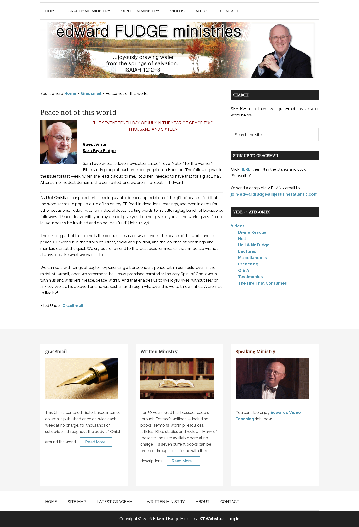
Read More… (96, 442)
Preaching (248, 264)
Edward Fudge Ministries (179, 50)
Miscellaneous (252, 257)
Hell (242, 238)
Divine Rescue (252, 232)
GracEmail (73, 305)
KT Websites (212, 518)
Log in (233, 518)
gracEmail (56, 351)
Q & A (243, 270)
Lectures (247, 251)
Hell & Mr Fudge (254, 245)
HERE (245, 169)
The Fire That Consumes (262, 283)
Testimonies (250, 276)
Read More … (183, 461)
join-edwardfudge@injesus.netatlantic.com (274, 194)
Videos (238, 226)
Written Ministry (158, 351)
